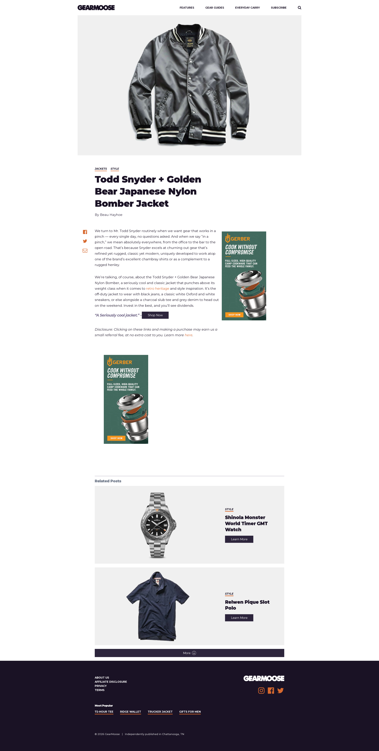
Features (187, 7)
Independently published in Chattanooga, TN (154, 734)
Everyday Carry (247, 7)
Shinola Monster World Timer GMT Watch (246, 523)
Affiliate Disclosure (111, 681)
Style (115, 168)
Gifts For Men (190, 711)
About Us (102, 677)
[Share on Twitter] (85, 241)
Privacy (101, 685)
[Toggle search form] (299, 7)
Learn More (242, 540)
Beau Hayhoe (111, 215)
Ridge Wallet (130, 711)
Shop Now (155, 315)
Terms (100, 690)
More (187, 653)
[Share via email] (85, 250)
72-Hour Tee (104, 711)
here (188, 335)
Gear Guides (214, 7)
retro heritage (157, 288)
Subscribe (279, 7)
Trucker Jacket (160, 711)
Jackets (101, 168)
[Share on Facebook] (85, 232)
